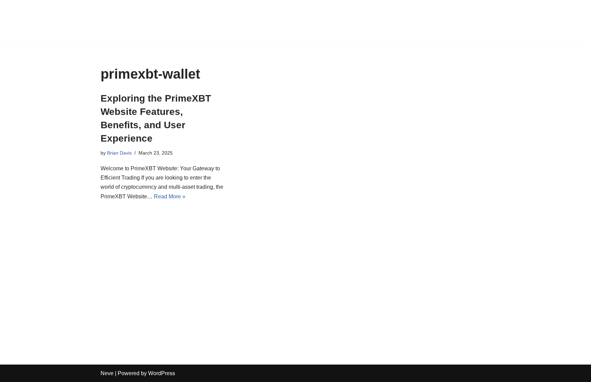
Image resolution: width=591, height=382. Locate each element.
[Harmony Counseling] (121, 23)
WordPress (161, 373)
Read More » (169, 196)
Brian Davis (119, 153)
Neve (107, 373)
